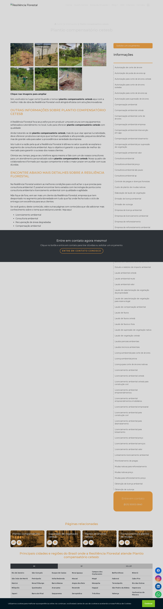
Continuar (148, 604)
